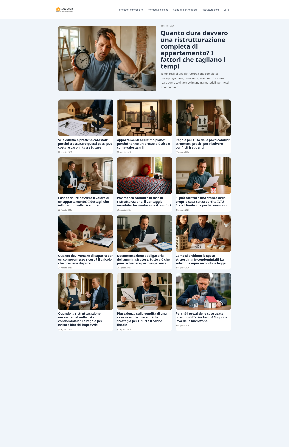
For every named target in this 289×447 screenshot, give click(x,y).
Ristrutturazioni (210, 9)
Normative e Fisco (158, 9)
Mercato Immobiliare (131, 9)
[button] (230, 10)
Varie (226, 9)
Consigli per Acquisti (185, 9)
